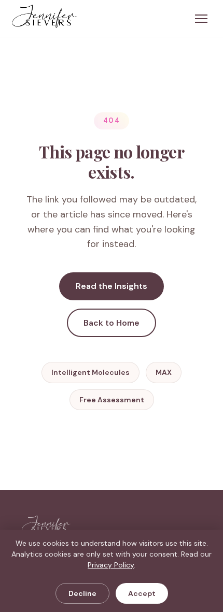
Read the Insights (111, 286)
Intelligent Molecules (90, 372)
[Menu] (201, 18)
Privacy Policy (111, 565)
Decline (82, 593)
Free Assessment (111, 399)
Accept (142, 593)
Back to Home (111, 322)
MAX (164, 372)
